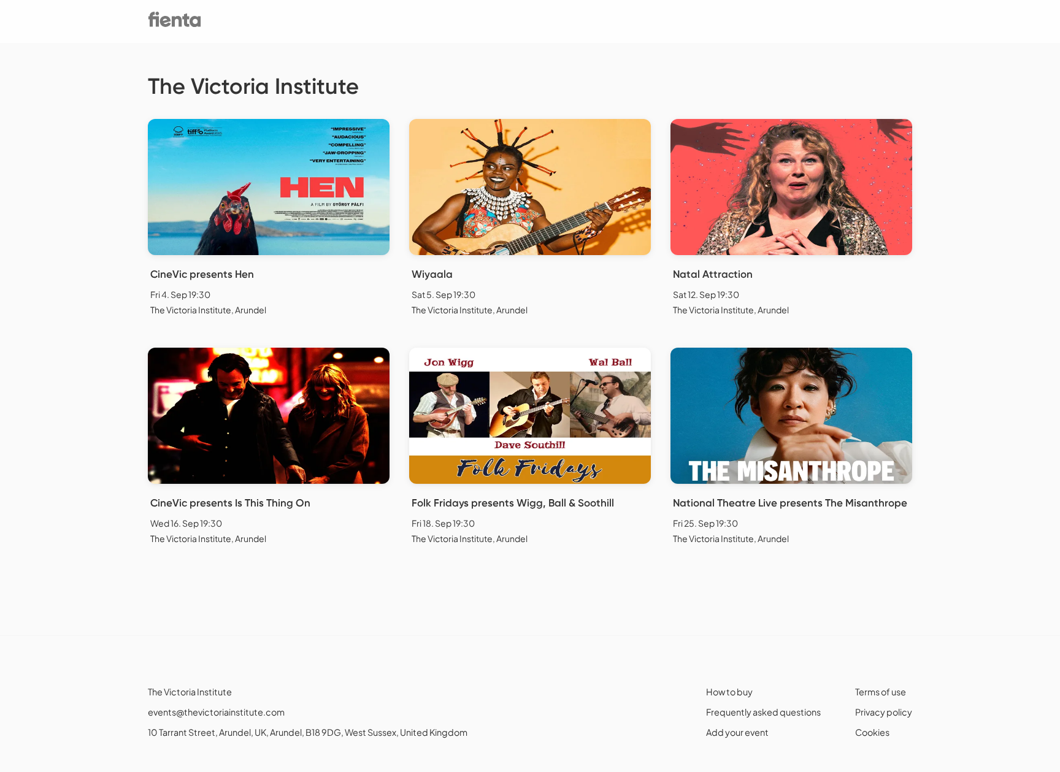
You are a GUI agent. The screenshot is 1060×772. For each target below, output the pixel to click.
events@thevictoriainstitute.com (216, 711)
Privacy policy (883, 711)
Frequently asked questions (763, 711)
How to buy (729, 691)
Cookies (872, 732)
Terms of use (880, 691)
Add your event (737, 732)
